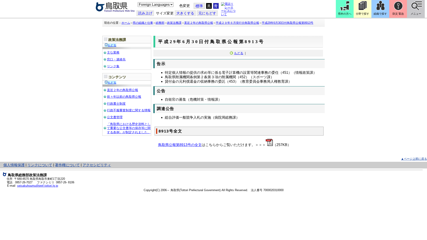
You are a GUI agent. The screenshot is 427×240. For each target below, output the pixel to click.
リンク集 (113, 66)
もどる (112, 45)
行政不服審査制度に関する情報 (129, 110)
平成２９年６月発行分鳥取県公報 (237, 22)
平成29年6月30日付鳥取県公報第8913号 (287, 22)
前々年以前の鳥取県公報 (124, 96)
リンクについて (39, 165)
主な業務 (113, 52)
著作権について (67, 165)
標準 (199, 6)
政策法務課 (174, 22)
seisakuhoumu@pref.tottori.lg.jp (37, 185)
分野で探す (362, 13)
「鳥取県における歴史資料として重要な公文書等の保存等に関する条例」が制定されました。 (129, 128)
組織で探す (380, 13)
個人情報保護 (14, 165)
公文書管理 (115, 117)
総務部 (160, 22)
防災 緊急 (398, 13)
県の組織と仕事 (143, 22)
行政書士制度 (116, 103)
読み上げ (145, 13)
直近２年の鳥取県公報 (198, 22)
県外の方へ (344, 13)
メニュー (416, 13)
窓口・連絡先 (116, 59)
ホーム (125, 22)
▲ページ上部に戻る (414, 158)
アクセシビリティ (97, 165)
